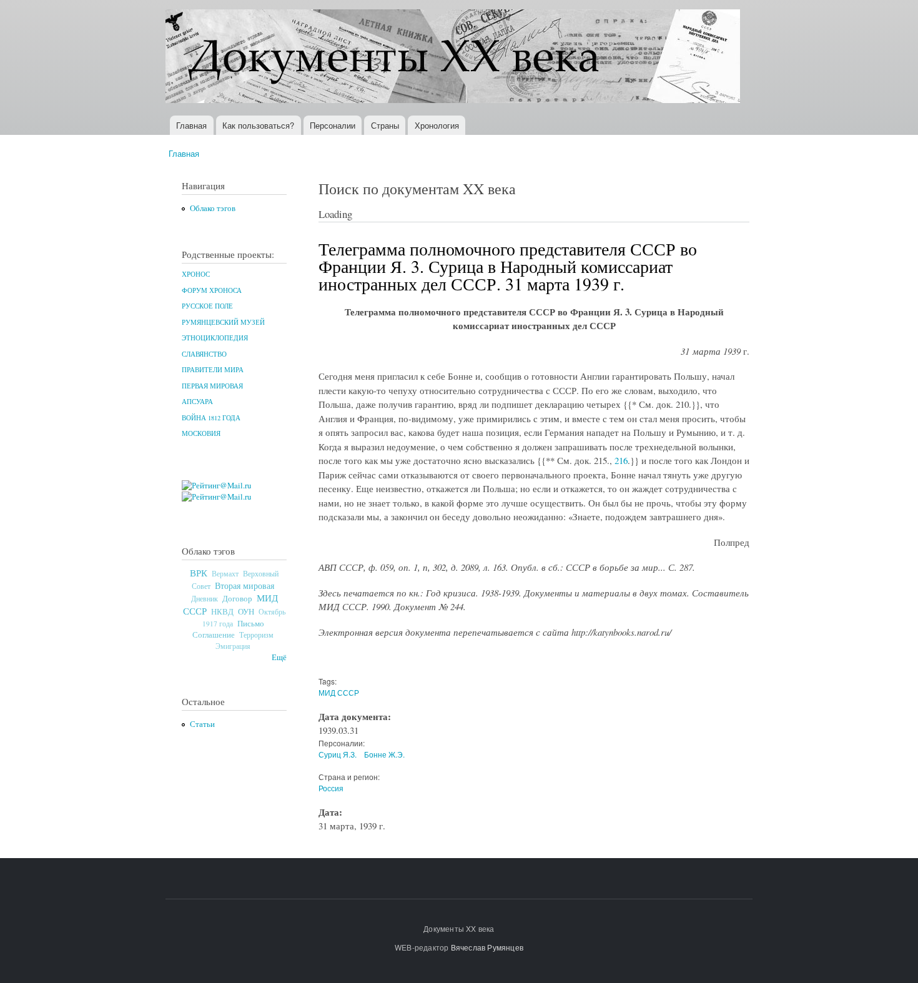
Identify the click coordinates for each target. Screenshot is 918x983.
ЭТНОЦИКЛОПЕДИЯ (215, 337)
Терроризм (256, 635)
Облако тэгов (212, 208)
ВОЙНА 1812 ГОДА (211, 417)
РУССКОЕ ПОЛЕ (207, 306)
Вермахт (225, 573)
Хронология (437, 125)
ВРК (198, 572)
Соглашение (213, 635)
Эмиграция (232, 646)
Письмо (250, 623)
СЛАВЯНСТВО (204, 354)
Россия (330, 788)
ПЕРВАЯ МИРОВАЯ (212, 386)
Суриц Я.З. (337, 754)
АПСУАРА (197, 401)
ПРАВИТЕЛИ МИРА (213, 369)
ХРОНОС (196, 274)
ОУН (246, 611)
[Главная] (454, 58)
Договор (237, 598)
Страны (385, 125)
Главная (191, 125)
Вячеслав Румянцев (487, 947)
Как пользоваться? (258, 125)
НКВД (222, 611)
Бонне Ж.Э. (384, 754)
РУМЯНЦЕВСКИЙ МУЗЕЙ (223, 322)
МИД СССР (338, 692)
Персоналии (332, 125)
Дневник (204, 598)
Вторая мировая (244, 585)
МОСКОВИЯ (201, 433)
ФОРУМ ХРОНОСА (212, 290)
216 (621, 460)
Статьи (202, 724)
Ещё (279, 657)
